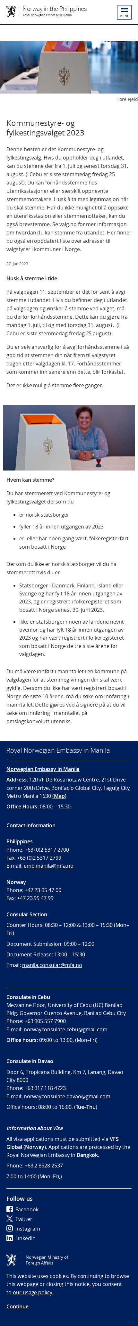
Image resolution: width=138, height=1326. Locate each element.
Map (59, 795)
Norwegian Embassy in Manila (43, 769)
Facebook (27, 1209)
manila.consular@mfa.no (52, 965)
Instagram (27, 1228)
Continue (17, 1306)
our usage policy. (33, 1292)
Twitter (23, 1219)
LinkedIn (25, 1238)
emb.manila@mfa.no (48, 865)
